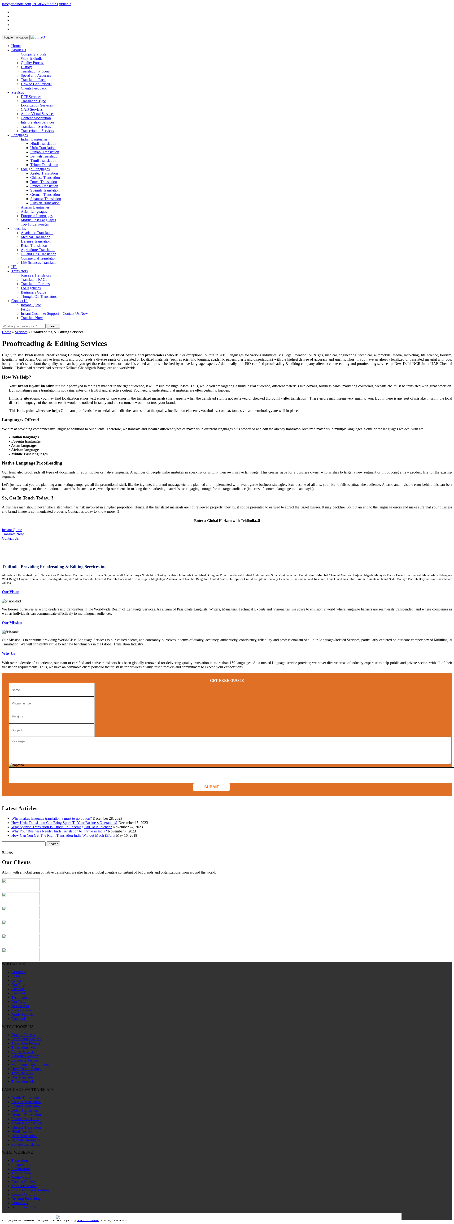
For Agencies (31, 288)
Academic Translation (37, 233)
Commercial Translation (39, 258)
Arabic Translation (44, 173)
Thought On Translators (39, 296)
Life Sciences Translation (39, 262)
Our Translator (22, 1077)
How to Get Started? (36, 84)
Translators (19, 271)
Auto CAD (19, 1203)
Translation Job (22, 1081)
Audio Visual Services (37, 114)
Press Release (21, 1010)
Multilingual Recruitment (30, 1064)
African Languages (35, 207)
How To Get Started (26, 1069)
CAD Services (32, 109)
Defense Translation (36, 241)
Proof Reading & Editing (30, 1190)
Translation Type (33, 101)
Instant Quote (31, 305)
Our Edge (18, 985)
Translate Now (32, 318)
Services (17, 92)
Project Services (23, 1052)
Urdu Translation (43, 148)
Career (16, 980)
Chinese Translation (45, 177)
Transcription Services (37, 131)
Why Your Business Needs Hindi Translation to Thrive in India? (59, 831)
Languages (19, 135)
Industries (18, 228)
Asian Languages (34, 211)
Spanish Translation (45, 190)
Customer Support (25, 1056)
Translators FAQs (34, 279)
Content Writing (23, 1194)
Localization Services (37, 105)
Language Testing (24, 1060)
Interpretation (21, 1165)
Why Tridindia (32, 58)
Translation (19, 1160)
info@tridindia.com (16, 4)
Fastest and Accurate (26, 1039)
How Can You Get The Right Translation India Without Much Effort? (63, 835)
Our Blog (18, 1002)
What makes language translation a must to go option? (51, 818)
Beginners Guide (33, 292)
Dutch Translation (43, 182)
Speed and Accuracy (36, 75)
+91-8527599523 (45, 4)
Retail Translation (34, 245)
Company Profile (33, 54)
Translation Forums (35, 284)
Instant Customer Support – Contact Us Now (54, 313)
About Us (18, 50)
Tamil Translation (43, 160)
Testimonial (20, 997)
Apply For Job (22, 1014)
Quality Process (32, 63)
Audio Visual (21, 1177)
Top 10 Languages (35, 224)
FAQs (25, 309)
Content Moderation (36, 118)
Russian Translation (45, 203)
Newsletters (20, 1006)
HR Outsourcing (23, 1207)
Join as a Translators (36, 275)
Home (16, 46)
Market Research (24, 1186)
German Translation (45, 194)
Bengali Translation (44, 156)
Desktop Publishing (26, 1199)
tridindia (65, 4)
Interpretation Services (37, 122)
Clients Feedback (34, 88)
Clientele (18, 989)
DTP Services (31, 97)
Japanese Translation (45, 199)
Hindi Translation (43, 143)
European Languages (36, 216)
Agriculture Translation (38, 250)
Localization (20, 1169)
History (26, 67)
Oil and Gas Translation (38, 254)
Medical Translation (35, 237)
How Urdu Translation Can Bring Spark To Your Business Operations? (64, 823)
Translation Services (36, 126)
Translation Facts (33, 80)
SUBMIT (211, 787)
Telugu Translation (44, 165)
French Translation (44, 186)
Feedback (18, 993)
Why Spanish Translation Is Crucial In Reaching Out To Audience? (61, 827)
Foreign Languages (35, 169)
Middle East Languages (38, 220)
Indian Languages (34, 139)
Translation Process (35, 71)
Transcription (21, 1173)
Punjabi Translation (44, 152)
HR (14, 267)
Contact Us (19, 301)
